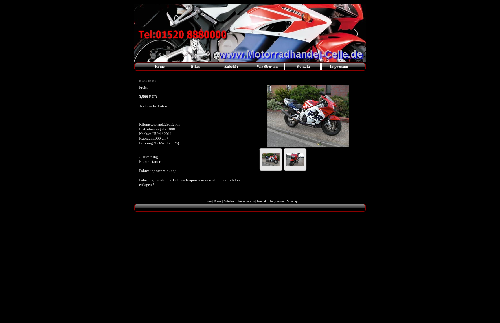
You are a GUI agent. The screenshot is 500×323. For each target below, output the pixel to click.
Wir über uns (267, 66)
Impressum (339, 66)
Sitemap (292, 201)
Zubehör (229, 201)
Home (160, 66)
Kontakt (303, 66)
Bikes (217, 201)
